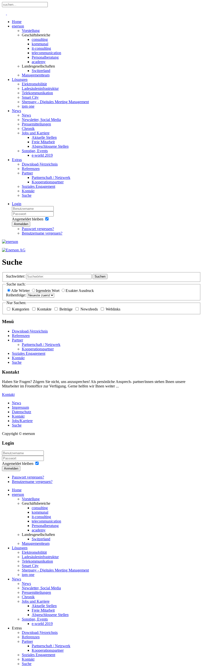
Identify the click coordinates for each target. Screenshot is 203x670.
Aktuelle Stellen (44, 137)
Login (16, 204)
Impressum (20, 407)
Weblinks (113, 309)
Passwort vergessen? (38, 229)
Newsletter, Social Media (41, 120)
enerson (18, 26)
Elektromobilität (34, 84)
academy (39, 62)
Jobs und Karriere (36, 133)
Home (17, 22)
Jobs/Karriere (22, 421)
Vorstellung (31, 30)
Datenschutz (21, 412)
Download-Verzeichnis (40, 164)
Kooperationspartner (48, 182)
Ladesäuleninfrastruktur (40, 88)
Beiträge (66, 309)
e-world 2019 (42, 155)
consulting (40, 39)
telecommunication (46, 53)
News (16, 111)
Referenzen (31, 169)
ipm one (28, 106)
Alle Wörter (21, 290)
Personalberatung (45, 57)
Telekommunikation (37, 93)
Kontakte (44, 309)
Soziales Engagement (38, 186)
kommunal (40, 44)
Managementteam (36, 75)
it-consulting (41, 48)
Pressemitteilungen (36, 124)
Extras (17, 160)
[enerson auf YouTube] (6, 13)
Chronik (28, 128)
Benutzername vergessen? (42, 233)
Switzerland (41, 71)
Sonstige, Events (35, 151)
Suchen (100, 276)
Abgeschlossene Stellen (50, 146)
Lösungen (19, 79)
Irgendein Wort (48, 290)
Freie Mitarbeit (43, 142)
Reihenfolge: (16, 295)
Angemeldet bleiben (27, 219)
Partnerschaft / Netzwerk (51, 177)
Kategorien (21, 309)
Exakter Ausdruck (80, 290)
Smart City (30, 97)
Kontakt (28, 191)
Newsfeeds (89, 309)
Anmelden (21, 224)
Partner (27, 173)
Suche (26, 195)
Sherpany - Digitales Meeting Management (55, 102)
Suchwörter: (15, 276)
